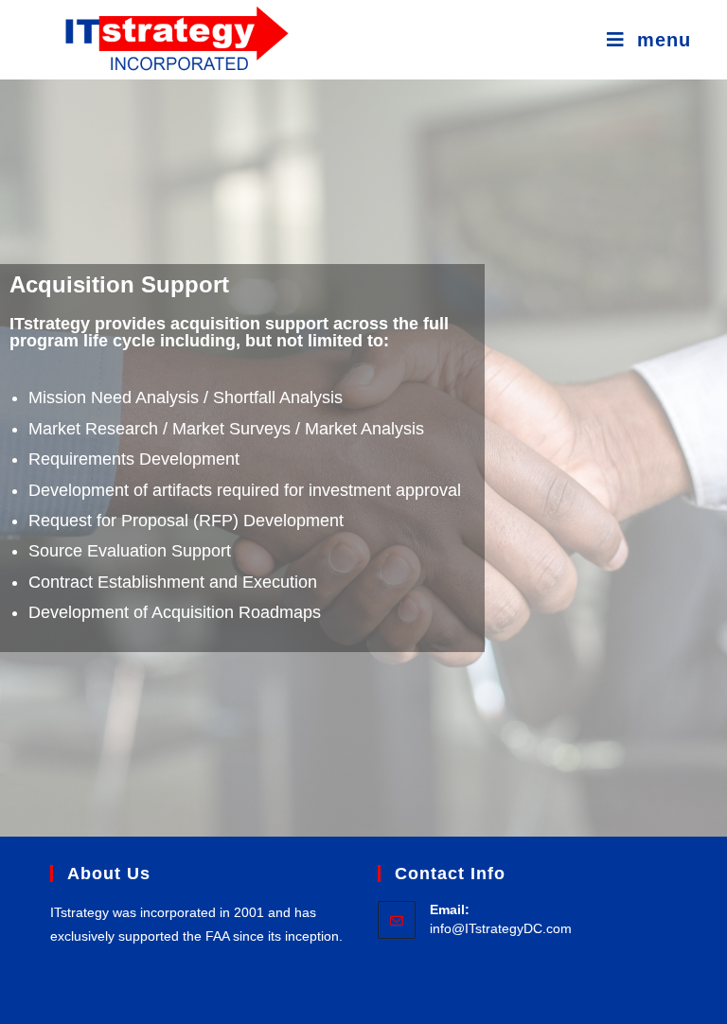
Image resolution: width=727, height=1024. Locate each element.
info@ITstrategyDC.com (501, 928)
